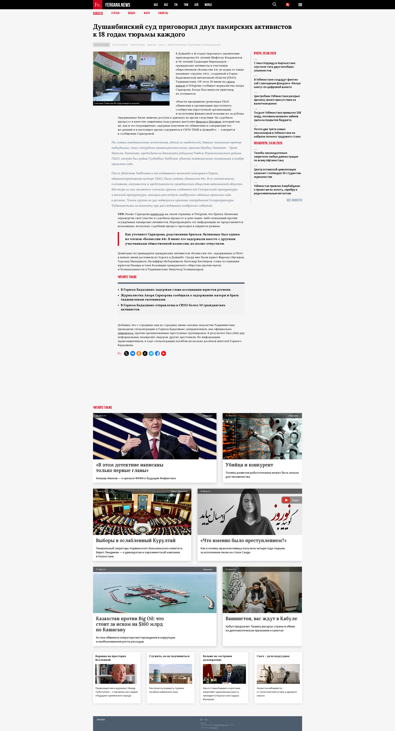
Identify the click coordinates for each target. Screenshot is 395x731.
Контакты (101, 719)
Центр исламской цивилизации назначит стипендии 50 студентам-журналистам (278, 173)
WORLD (208, 5)
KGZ (166, 5)
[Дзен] (145, 353)
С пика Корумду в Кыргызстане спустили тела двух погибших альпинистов (274, 66)
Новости (98, 13)
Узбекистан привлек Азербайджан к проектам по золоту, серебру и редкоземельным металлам (277, 189)
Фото (147, 13)
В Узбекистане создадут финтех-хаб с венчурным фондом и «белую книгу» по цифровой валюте (277, 83)
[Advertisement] (197, 382)
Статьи (115, 13)
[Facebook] (157, 353)
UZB (196, 5)
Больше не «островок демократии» (217, 658)
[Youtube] (163, 353)
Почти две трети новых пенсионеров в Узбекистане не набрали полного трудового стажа (277, 132)
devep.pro (213, 728)
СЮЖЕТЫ (163, 13)
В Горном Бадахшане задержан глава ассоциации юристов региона (176, 289)
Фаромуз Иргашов (208, 121)
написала (157, 214)
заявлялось (125, 333)
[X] (126, 353)
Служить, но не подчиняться (169, 656)
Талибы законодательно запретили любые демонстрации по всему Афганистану (276, 156)
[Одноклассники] (138, 353)
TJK (176, 5)
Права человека (137, 45)
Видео (131, 13)
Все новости (294, 200)
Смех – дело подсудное (273, 656)
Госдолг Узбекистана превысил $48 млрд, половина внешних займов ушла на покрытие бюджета (277, 116)
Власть (162, 45)
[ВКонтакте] (132, 353)
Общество (151, 45)
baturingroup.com (221, 725)
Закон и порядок (120, 45)
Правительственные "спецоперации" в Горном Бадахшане (194, 45)
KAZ (156, 5)
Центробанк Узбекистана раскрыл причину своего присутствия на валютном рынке (277, 99)
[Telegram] (151, 353)
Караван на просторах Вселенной (110, 658)
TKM (186, 5)
